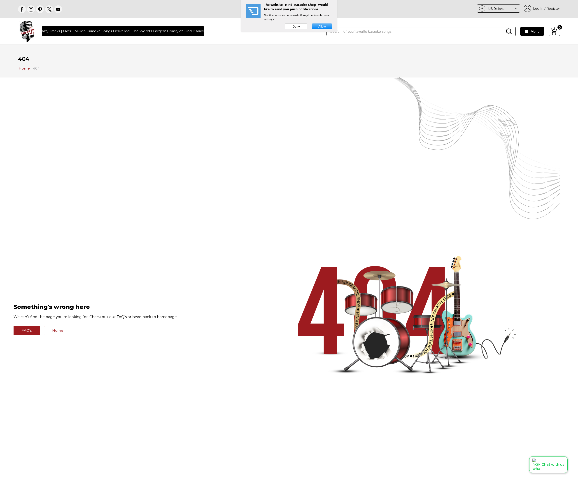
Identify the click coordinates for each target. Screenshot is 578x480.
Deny (296, 26)
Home (57, 330)
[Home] (27, 31)
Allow (322, 26)
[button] (548, 464)
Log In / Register (545, 9)
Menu (534, 31)
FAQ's (27, 330)
